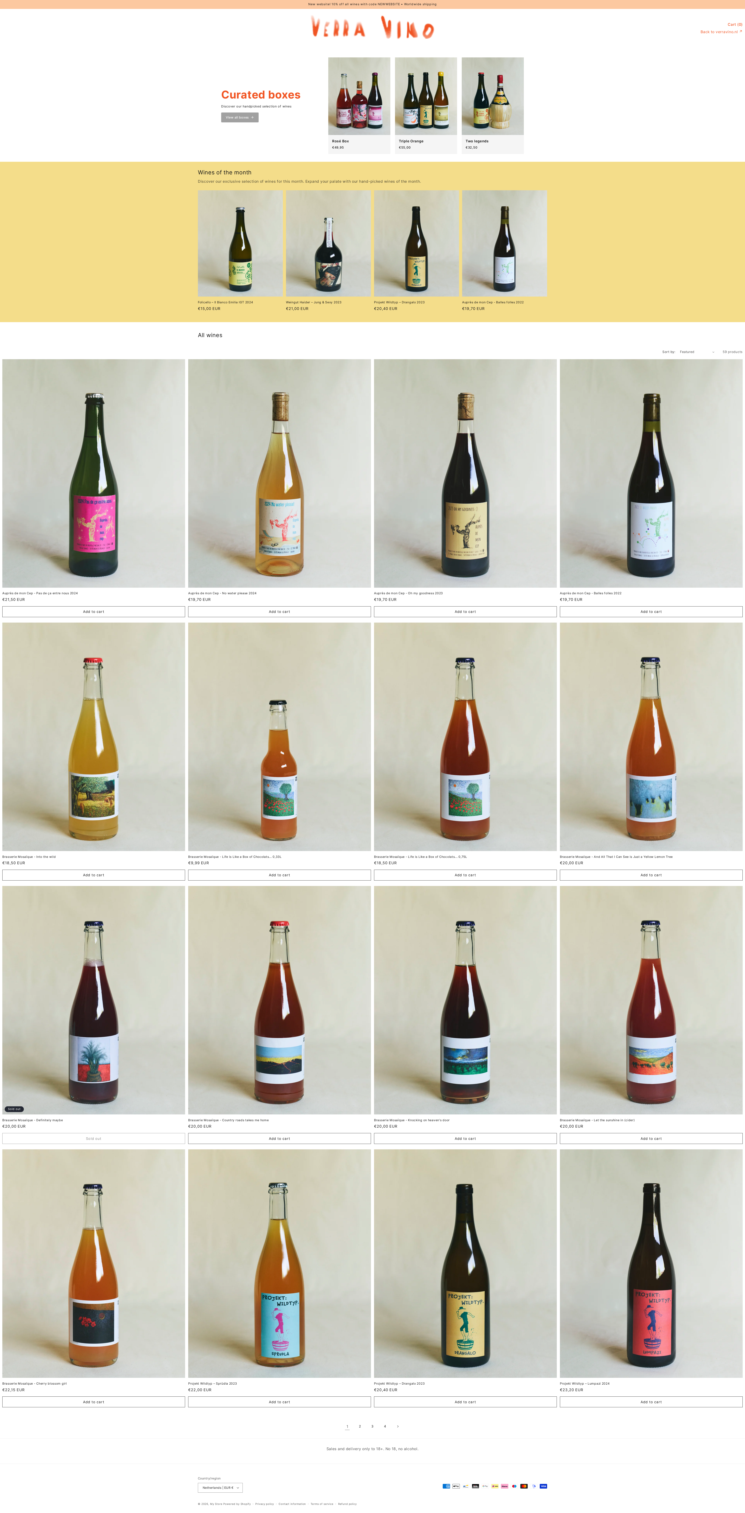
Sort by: (668, 352)
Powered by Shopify (237, 1503)
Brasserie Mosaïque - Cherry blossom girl (34, 1383)
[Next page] (397, 1426)
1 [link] (347, 1426)
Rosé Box (340, 141)
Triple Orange (411, 141)
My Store (216, 1503)
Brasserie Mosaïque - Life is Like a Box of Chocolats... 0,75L (420, 857)
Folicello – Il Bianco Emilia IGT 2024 (225, 302)
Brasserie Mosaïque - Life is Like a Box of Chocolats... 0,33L (235, 857)
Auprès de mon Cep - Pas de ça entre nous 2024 (40, 593)
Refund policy (347, 1503)
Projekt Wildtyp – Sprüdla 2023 (212, 1383)
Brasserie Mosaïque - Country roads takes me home (228, 1120)
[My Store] (372, 38)
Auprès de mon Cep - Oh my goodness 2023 (408, 593)
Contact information (292, 1503)
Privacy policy (264, 1503)
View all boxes (237, 117)
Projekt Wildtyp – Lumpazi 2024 (585, 1383)
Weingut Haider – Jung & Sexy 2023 (314, 302)
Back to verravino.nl (722, 31)
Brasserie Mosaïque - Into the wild (29, 857)
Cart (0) (735, 24)
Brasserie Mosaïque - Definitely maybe (32, 1120)
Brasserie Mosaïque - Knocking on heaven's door (412, 1120)
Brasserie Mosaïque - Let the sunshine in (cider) (597, 1120)
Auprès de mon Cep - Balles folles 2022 (493, 302)
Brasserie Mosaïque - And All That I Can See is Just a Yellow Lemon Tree (616, 857)
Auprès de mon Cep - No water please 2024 (222, 593)
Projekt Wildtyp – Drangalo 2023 (399, 302)
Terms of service (322, 1503)
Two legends (477, 141)
